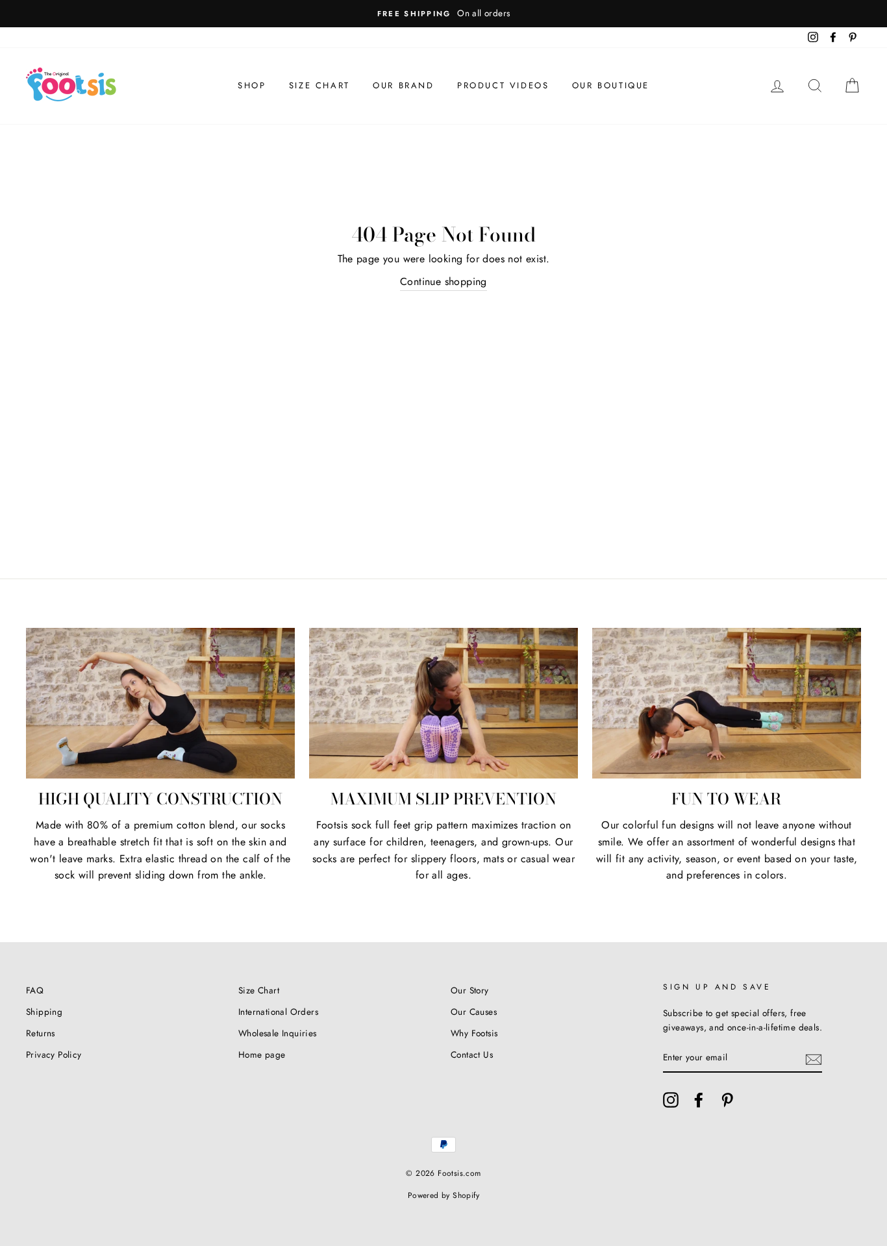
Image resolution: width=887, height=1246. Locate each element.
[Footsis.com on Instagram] (671, 1100)
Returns (40, 1033)
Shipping (44, 1011)
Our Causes (474, 1011)
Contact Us (472, 1054)
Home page (262, 1054)
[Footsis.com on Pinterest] (727, 1100)
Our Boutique (610, 85)
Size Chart (319, 85)
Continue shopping (443, 281)
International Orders (278, 1011)
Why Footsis (474, 1033)
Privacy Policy (54, 1054)
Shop (252, 85)
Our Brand (403, 85)
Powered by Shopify (443, 1195)
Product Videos (503, 85)
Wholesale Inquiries (277, 1033)
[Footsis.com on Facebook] (698, 1100)
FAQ (35, 990)
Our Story (470, 990)
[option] (443, 13)
